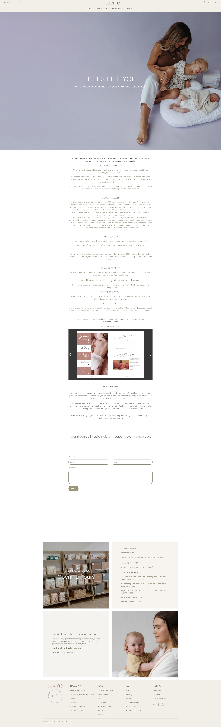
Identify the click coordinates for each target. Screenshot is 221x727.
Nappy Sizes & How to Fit (78, 691)
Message (72, 467)
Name (71, 457)
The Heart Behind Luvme (106, 691)
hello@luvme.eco (133, 572)
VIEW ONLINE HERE (110, 386)
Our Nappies (74, 703)
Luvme (50, 722)
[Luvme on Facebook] (159, 704)
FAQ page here (69, 641)
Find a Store (157, 691)
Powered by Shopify (61, 722)
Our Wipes (73, 699)
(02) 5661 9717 (68, 652)
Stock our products (159, 699)
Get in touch (157, 695)
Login (208, 2)
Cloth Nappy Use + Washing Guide (82, 695)
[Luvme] (113, 3)
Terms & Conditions (132, 703)
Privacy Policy (130, 706)
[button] (90, 8)
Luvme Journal (103, 695)
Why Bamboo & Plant (77, 706)
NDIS (99, 699)
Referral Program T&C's (133, 710)
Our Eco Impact (103, 703)
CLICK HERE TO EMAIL (110, 322)
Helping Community (105, 706)
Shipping (128, 695)
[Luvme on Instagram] (162, 704)
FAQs (127, 691)
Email (114, 457)
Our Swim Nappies (76, 710)
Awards (100, 710)
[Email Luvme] (155, 704)
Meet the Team (103, 714)
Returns (128, 699)
